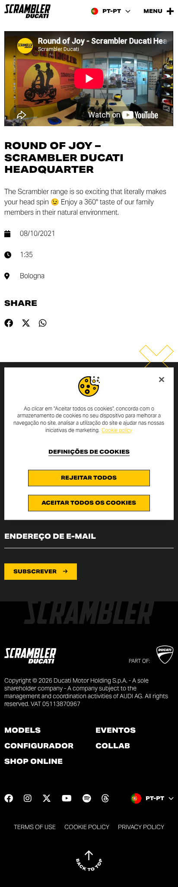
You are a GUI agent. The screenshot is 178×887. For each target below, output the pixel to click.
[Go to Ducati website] (164, 654)
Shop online (33, 761)
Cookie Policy (86, 827)
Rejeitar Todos (89, 477)
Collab (112, 746)
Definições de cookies (89, 452)
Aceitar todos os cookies (88, 502)
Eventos (115, 730)
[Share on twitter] (26, 323)
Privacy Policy (141, 827)
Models (22, 730)
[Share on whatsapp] (43, 323)
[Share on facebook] (8, 323)
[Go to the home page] (27, 11)
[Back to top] (89, 860)
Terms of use (35, 827)
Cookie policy (117, 430)
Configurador (38, 746)
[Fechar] (161, 379)
